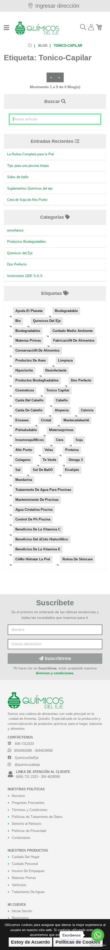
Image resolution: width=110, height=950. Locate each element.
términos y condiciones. (55, 673)
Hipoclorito (24, 370)
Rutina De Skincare (77, 559)
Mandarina (23, 480)
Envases (22, 420)
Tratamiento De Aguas (28, 892)
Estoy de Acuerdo (30, 942)
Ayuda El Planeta (28, 311)
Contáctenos (21, 838)
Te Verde (49, 460)
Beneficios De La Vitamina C (37, 529)
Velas (49, 450)
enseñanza (15, 230)
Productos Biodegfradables (37, 380)
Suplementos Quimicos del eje (29, 188)
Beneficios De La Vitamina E (37, 549)
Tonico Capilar (57, 390)
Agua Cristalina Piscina (33, 510)
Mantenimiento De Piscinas (37, 500)
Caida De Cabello (28, 410)
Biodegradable (66, 311)
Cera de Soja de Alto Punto (27, 200)
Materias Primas (28, 340)
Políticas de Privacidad (29, 831)
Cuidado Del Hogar (25, 857)
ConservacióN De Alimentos (37, 350)
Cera (59, 440)
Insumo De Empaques (28, 871)
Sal (17, 470)
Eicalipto (72, 470)
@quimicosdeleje (27, 765)
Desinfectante (56, 370)
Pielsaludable (26, 430)
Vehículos (19, 885)
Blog (42, 46)
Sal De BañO (43, 470)
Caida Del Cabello (29, 400)
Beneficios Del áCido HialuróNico (41, 539)
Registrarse (20, 918)
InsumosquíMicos (29, 440)
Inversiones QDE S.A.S (24, 276)
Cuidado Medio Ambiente (72, 331)
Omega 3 (76, 460)
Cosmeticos (24, 390)
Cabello (62, 400)
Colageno (22, 460)
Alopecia (62, 410)
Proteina (72, 450)
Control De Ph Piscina (32, 519)
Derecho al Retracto (26, 824)
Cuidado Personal (25, 864)
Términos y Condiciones (30, 810)
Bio (18, 321)
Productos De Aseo (30, 360)
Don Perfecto (17, 264)
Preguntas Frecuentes (28, 803)
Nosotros (18, 796)
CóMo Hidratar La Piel (32, 559)
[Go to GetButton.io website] (98, 944)
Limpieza (65, 360)
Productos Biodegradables (26, 242)
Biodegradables (27, 331)
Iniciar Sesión (22, 911)
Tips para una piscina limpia (28, 166)
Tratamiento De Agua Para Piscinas (43, 490)
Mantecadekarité (76, 420)
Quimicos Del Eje (47, 321)
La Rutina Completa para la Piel (30, 154)
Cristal (46, 420)
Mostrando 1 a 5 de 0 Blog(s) (55, 87)
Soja (79, 440)
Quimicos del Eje (19, 253)
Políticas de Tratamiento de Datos (37, 817)
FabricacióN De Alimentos (73, 340)
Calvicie (87, 410)
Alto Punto (23, 450)
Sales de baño (17, 177)
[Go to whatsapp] (97, 935)
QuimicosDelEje (26, 758)
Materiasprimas (61, 430)
